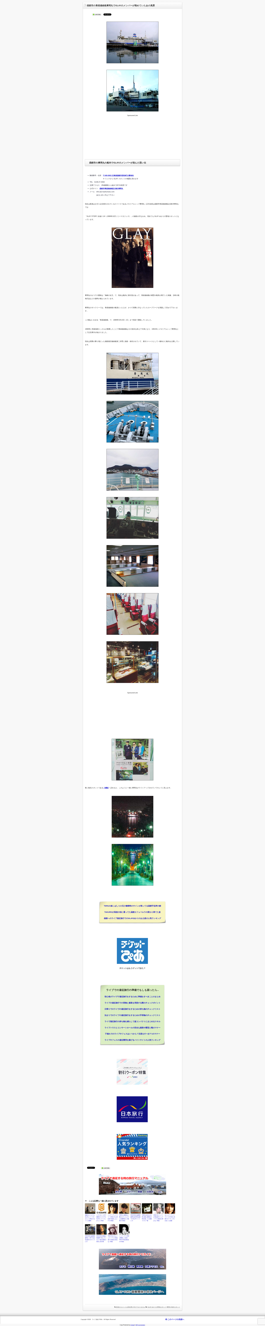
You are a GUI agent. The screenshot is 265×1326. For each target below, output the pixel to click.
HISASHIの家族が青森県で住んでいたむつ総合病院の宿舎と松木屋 (101, 1238)
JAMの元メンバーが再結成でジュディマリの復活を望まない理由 (158, 1217)
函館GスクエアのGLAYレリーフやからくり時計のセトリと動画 (90, 1217)
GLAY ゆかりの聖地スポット (157, 1307)
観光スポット (175, 1307)
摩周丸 (169, 1307)
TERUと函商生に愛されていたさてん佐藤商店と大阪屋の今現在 (124, 1217)
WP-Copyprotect (140, 1325)
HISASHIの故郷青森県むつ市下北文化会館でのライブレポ (90, 1238)
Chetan (132, 1325)
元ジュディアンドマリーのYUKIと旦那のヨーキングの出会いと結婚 (170, 1217)
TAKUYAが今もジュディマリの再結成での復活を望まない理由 (113, 1238)
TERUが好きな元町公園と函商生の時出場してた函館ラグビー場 (147, 1217)
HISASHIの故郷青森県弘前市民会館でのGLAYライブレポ (135, 1217)
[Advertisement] (132, 137)
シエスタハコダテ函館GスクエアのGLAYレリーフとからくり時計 (101, 1217)
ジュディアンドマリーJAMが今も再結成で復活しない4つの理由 (113, 1217)
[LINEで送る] (96, 15)
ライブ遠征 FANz (97, 1319)
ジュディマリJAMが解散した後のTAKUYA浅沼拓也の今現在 (124, 1238)
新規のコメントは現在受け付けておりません (130, 1307)
